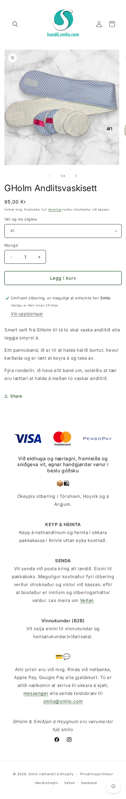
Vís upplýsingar (27, 313)
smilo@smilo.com (63, 701)
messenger (35, 693)
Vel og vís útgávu (21, 219)
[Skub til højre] (75, 175)
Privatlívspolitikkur (96, 774)
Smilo (33, 774)
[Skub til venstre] (50, 175)
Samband (89, 783)
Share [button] (16, 395)
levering (54, 209)
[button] (15, 24)
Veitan (87, 600)
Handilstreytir (47, 783)
